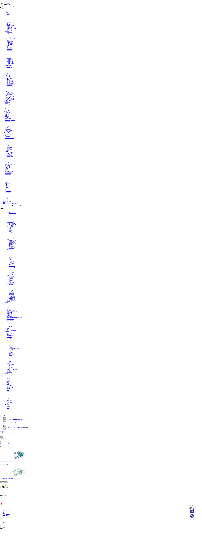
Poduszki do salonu (10, 21)
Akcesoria (8, 150)
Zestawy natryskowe (10, 93)
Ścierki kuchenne (12, 296)
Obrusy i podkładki (8, 118)
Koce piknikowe (7, 131)
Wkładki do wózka (8, 173)
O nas (3, 512)
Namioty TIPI (7, 126)
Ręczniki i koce (9, 159)
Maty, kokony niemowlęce (9, 171)
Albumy (6, 170)
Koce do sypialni (9, 32)
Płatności (4, 513)
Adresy (4, 522)
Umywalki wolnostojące (11, 84)
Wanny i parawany (9, 72)
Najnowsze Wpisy (3, 423)
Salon (6, 12)
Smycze (8, 403)
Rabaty (4, 199)
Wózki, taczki (9, 157)
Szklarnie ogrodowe (10, 153)
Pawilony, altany (9, 147)
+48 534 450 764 (7, 0)
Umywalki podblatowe (10, 83)
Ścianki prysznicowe (8, 64)
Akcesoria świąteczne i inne (9, 198)
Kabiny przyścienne (10, 62)
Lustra (8, 19)
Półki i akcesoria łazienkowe (9, 138)
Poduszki (6, 182)
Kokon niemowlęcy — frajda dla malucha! (13, 429)
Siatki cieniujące (9, 155)
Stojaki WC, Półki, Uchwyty (9, 97)
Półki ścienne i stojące (8, 134)
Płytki (6, 95)
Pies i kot (6, 56)
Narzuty (8, 20)
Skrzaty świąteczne (8, 121)
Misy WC (8, 76)
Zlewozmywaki (9, 50)
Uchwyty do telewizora (11, 30)
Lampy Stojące (7, 106)
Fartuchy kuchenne (10, 52)
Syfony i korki (9, 85)
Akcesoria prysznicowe (9, 98)
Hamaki (8, 141)
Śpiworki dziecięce (8, 124)
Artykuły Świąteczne (8, 55)
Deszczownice (9, 94)
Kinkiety (6, 103)
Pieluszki (6, 178)
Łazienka (5, 57)
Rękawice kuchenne (10, 53)
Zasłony (8, 14)
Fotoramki (8, 17)
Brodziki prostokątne (10, 70)
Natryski (7, 91)
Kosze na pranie (9, 314)
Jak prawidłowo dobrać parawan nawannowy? (14, 419)
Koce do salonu (9, 18)
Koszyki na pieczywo (10, 54)
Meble (6, 196)
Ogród (4, 139)
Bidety (8, 77)
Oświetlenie (5, 101)
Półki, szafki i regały (10, 22)
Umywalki (7, 79)
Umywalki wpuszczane (11, 82)
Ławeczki (8, 148)
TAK (192, 511)
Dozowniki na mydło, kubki (9, 96)
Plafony (6, 107)
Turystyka (8, 363)
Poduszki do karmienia (8, 179)
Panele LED (9, 336)
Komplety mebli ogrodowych (12, 143)
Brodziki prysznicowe (10, 222)
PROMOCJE (7, 404)
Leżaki (8, 145)
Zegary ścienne (9, 27)
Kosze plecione (9, 37)
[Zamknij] (196, 504)
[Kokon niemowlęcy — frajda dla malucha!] (4, 429)
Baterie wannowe (10, 88)
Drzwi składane (9, 68)
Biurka (8, 36)
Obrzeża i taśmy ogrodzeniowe (10, 164)
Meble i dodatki (6, 132)
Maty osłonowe (9, 154)
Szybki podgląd (3, 463)
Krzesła (6, 137)
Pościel (6, 115)
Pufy (5, 188)
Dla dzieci (5, 168)
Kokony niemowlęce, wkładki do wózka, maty (12, 125)
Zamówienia (5, 520)
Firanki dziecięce (7, 192)
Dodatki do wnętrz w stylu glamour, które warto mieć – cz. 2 (16, 422)
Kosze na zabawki (8, 186)
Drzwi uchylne (9, 67)
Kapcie (8, 40)
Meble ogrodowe (9, 344)
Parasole (8, 146)
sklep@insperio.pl (16, 0)
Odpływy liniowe (7, 71)
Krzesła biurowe (7, 136)
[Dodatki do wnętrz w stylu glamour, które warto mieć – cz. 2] (4, 422)
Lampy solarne (7, 167)
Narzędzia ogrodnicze (9, 152)
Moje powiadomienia (6, 523)
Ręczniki (6, 117)
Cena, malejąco (21, 443)
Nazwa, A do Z (6, 443)
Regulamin (4, 511)
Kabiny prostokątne (10, 60)
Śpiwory (8, 161)
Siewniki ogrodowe (10, 156)
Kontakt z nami (5, 515)
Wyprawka (6, 169)
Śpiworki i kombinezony (9, 172)
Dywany (8, 13)
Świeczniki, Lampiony (10, 25)
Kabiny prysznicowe (9, 58)
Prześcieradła (7, 116)
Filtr (1, 444)
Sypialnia (7, 31)
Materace (8, 163)
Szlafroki (8, 381)
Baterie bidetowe (9, 90)
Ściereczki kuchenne (8, 127)
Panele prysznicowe (10, 92)
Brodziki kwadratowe (12, 223)
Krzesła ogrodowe (10, 144)
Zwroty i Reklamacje (6, 514)
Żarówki (6, 109)
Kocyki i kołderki (7, 181)
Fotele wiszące (11, 345)
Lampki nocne (7, 105)
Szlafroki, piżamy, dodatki (10, 38)
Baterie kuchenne (10, 47)
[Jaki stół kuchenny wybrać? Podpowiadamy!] (4, 427)
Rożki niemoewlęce (10, 380)
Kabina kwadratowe (10, 59)
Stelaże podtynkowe (10, 78)
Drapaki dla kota (9, 400)
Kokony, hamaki (9, 149)
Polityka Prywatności (6, 510)
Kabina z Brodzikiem (10, 63)
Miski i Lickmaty (9, 402)
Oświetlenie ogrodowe (10, 335)
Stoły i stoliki (9, 24)
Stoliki (6, 133)
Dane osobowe (5, 519)
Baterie (7, 86)
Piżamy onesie (9, 42)
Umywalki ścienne (10, 81)
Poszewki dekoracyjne (8, 114)
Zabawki (6, 187)
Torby (6, 190)
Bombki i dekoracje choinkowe (10, 120)
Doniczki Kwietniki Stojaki (11, 28)
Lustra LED (7, 110)
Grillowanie (7, 151)
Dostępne (2, 443)
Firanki (8, 15)
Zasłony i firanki (9, 313)
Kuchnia (7, 45)
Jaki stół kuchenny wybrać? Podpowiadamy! (13, 427)
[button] (192, 516)
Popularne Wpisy (3, 416)
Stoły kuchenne (9, 49)
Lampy (6, 184)
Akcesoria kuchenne (10, 46)
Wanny (8, 73)
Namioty (8, 162)
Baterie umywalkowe (12, 240)
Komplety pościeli (10, 33)
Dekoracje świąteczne (8, 119)
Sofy (7, 23)
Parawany (8, 74)
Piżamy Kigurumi (10, 41)
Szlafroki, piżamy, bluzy (9, 112)
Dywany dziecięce (8, 191)
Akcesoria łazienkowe (10, 99)
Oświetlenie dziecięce (8, 108)
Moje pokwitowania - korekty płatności (9, 521)
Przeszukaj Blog (3, 431)
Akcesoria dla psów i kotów (9, 398)
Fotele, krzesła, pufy (12, 261)
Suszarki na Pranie (8, 100)
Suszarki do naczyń (12, 295)
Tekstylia (5, 111)
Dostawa (4, 509)
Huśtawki (8, 142)
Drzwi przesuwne (10, 66)
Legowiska (8, 401)
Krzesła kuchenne (10, 48)
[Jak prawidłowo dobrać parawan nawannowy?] (4, 419)
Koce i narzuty (7, 113)
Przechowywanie (9, 29)
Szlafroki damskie (10, 43)
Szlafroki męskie (9, 44)
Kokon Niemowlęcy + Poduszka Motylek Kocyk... (8, 462)
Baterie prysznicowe (10, 89)
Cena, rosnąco (16, 443)
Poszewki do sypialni (10, 35)
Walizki (8, 160)
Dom (4, 11)
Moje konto (2, 517)
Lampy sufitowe (7, 102)
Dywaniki (10, 260)
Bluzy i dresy (9, 39)
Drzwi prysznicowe (9, 65)
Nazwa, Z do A (11, 443)
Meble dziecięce (7, 183)
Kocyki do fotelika (8, 174)
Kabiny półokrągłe (10, 61)
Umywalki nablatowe (10, 80)
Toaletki (8, 26)
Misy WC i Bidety (8, 75)
